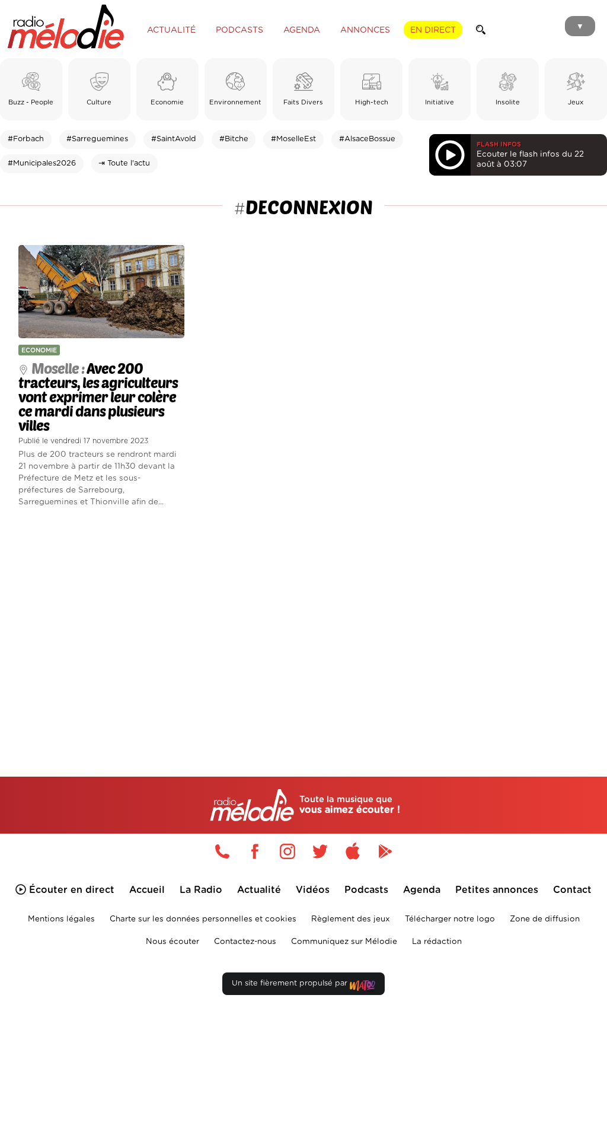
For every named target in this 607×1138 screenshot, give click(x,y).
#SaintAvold (173, 139)
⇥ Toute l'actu (124, 163)
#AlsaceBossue (367, 139)
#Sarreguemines (97, 139)
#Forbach (26, 139)
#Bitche (233, 139)
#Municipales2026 (42, 163)
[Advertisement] (303, 625)
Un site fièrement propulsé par (291, 983)
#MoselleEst (293, 139)
